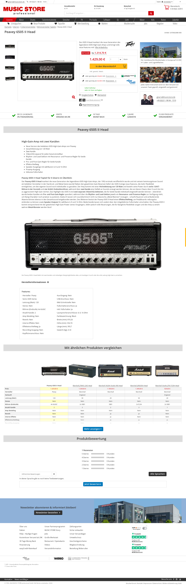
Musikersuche (129, 23)
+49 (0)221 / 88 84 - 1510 (166, 100)
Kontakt (8, 579)
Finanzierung (24, 545)
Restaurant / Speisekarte (55, 541)
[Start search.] (151, 13)
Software (106, 19)
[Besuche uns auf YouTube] (180, 579)
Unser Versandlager (78, 534)
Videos (47, 545)
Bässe (21, 19)
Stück (125, 59)
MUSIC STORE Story (52, 530)
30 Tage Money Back (27, 541)
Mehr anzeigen (92, 428)
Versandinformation (53, 548)
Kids (152, 19)
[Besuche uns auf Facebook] (173, 579)
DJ (117, 19)
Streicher (66, 19)
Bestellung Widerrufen (79, 548)
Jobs (145, 23)
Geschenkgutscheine (78, 541)
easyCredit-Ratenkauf (28, 548)
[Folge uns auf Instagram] (177, 579)
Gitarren (9, 19)
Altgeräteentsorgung (90, 105)
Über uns (23, 526)
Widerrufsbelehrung (170, 583)
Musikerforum (131, 583)
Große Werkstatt (51, 537)
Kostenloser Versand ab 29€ (30, 537)
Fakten (22, 530)
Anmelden (167, 2)
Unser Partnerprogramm (55, 526)
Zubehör (175, 19)
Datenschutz (157, 583)
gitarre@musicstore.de (16, 2)
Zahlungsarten (75, 526)
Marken (105, 23)
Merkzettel (102, 95)
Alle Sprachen (157, 473)
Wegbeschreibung (77, 545)
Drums (32, 19)
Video (175, 23)
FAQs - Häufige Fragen (28, 534)
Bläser (142, 19)
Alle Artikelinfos (101, 47)
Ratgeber (160, 23)
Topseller (61, 23)
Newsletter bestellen (47, 512)
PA (82, 19)
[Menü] (146, 526)
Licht (127, 19)
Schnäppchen (16, 23)
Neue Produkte (39, 23)
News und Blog (21, 579)
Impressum (148, 583)
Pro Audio (93, 19)
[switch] (145, 528)
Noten (163, 19)
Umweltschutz (75, 537)
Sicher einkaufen (76, 530)
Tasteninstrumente (49, 19)
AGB (179, 583)
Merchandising (83, 23)
